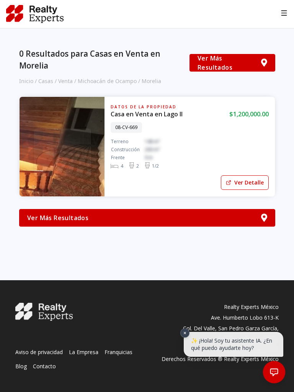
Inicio (26, 81)
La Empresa (83, 352)
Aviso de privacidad (39, 352)
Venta (65, 81)
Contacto (44, 366)
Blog (21, 366)
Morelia (151, 81)
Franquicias (118, 352)
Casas (45, 81)
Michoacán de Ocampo (107, 81)
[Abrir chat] (274, 372)
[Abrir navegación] (284, 14)
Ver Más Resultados (215, 63)
